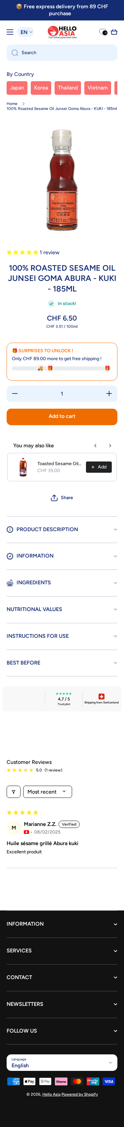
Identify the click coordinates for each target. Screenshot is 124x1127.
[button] (114, 32)
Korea (41, 88)
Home (12, 103)
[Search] (12, 53)
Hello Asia (51, 1094)
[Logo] (62, 32)
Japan (17, 88)
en (24, 32)
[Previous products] (95, 445)
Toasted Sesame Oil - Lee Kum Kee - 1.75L (59, 463)
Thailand (68, 88)
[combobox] (62, 53)
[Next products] (110, 445)
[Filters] (14, 792)
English (20, 1065)
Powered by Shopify (80, 1094)
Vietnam (98, 88)
